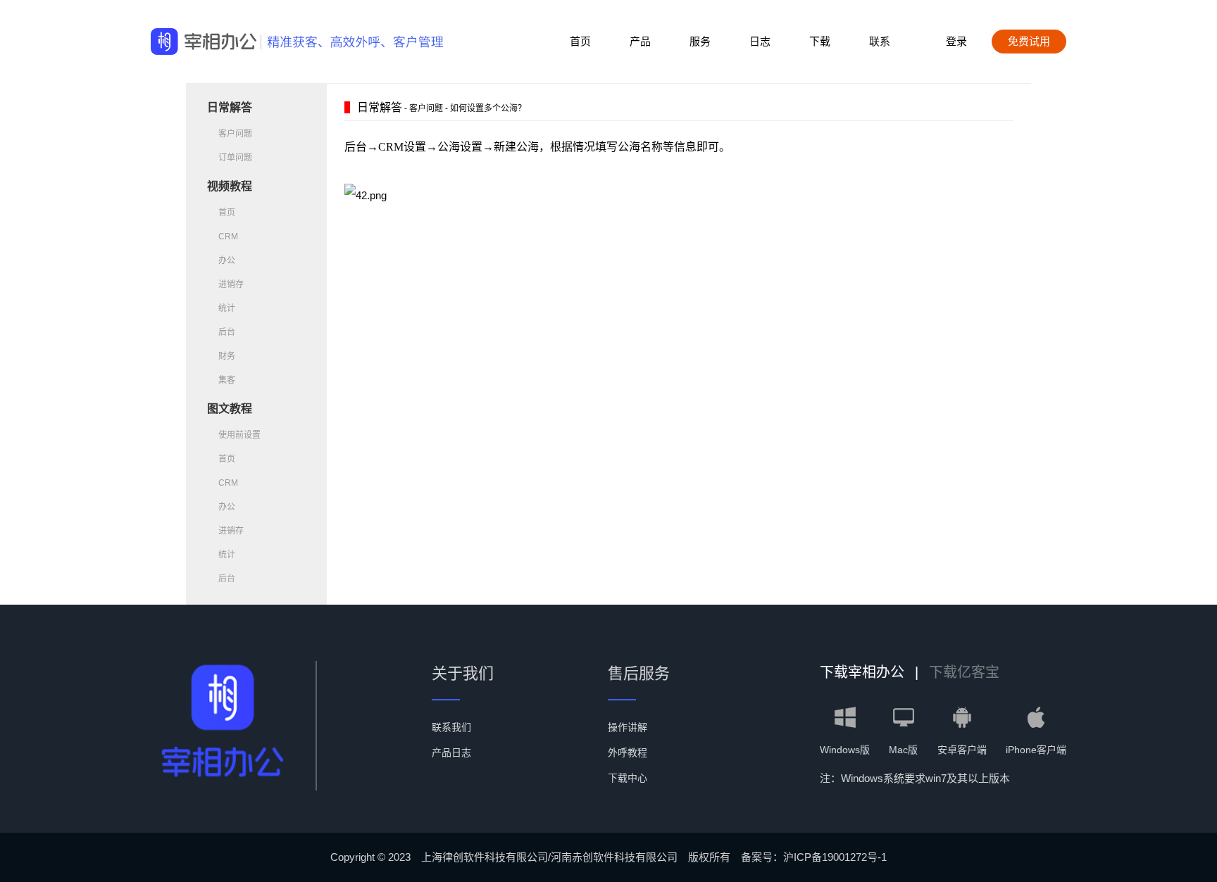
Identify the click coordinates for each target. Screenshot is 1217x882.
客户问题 (235, 134)
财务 (226, 356)
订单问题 (235, 158)
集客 (226, 380)
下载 (819, 41)
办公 (226, 260)
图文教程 (229, 409)
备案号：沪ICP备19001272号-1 (814, 857)
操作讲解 (627, 727)
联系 (879, 41)
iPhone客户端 (1036, 749)
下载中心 (627, 777)
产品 (640, 41)
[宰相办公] (203, 42)
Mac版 (903, 749)
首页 (580, 41)
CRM (228, 236)
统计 (226, 308)
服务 (700, 41)
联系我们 (451, 727)
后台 (226, 332)
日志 (759, 41)
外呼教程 (627, 752)
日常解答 (229, 107)
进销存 (231, 284)
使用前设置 (239, 435)
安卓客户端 (962, 749)
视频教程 (229, 186)
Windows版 (845, 749)
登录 (956, 41)
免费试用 (1029, 41)
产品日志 (451, 752)
